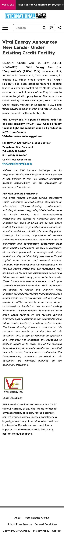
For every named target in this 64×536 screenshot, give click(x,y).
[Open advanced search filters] (51, 27)
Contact (56, 530)
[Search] (44, 27)
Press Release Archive (37, 517)
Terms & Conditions (46, 524)
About (17, 517)
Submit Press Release (19, 524)
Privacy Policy (41, 530)
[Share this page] (59, 28)
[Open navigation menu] (5, 28)
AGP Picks (8, 4)
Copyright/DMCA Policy (16, 530)
